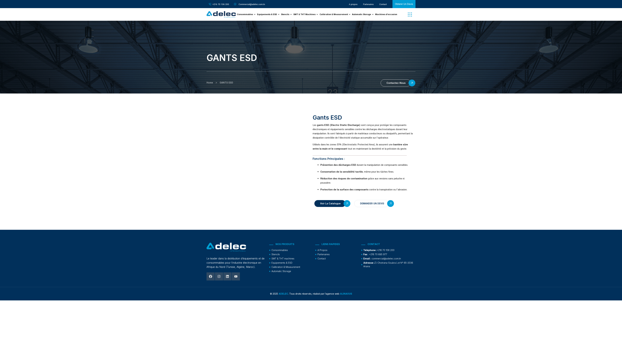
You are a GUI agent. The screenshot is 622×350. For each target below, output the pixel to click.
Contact (383, 4)
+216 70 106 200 (220, 4)
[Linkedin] (227, 276)
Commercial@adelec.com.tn (252, 4)
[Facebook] (211, 276)
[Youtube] (236, 276)
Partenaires (368, 4)
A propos (353, 4)
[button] (410, 14)
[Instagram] (219, 276)
